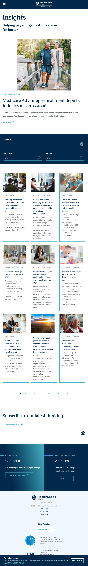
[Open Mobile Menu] (4, 4)
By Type (50, 154)
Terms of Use (44, 511)
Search (7, 139)
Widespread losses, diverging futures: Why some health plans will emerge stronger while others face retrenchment (43, 206)
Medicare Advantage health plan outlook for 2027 (15, 274)
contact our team (18, 475)
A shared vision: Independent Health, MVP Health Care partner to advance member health (13, 346)
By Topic (8, 154)
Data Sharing (44, 514)
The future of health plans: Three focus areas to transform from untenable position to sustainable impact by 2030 (43, 345)
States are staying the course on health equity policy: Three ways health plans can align (42, 277)
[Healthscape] (31, 540)
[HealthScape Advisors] (44, 4)
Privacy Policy (44, 509)
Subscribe (42, 530)
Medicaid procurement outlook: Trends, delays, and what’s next (71, 275)
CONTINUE (76, 561)
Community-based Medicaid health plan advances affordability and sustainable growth (71, 205)
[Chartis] (44, 499)
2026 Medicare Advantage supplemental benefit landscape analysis (71, 344)
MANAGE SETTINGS (15, 563)
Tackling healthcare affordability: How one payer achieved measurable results (14, 203)
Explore (63, 478)
